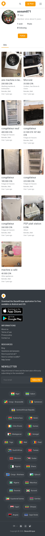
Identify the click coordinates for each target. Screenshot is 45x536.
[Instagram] (25, 526)
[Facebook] (21, 526)
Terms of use (6, 332)
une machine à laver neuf (11, 80)
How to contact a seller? (10, 357)
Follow (22, 36)
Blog (3, 348)
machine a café (9, 269)
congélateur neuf (10, 128)
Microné (28, 80)
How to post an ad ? (9, 354)
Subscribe (36, 380)
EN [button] (14, 526)
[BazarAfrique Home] (3, 3)
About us (4, 329)
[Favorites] (18, 55)
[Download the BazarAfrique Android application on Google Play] (22, 318)
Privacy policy (6, 335)
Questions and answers (10, 351)
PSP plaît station (32, 223)
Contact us (5, 338)
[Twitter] (30, 526)
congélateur (30, 128)
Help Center (5, 360)
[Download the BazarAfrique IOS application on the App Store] (22, 311)
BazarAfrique (29, 531)
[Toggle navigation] (41, 3)
